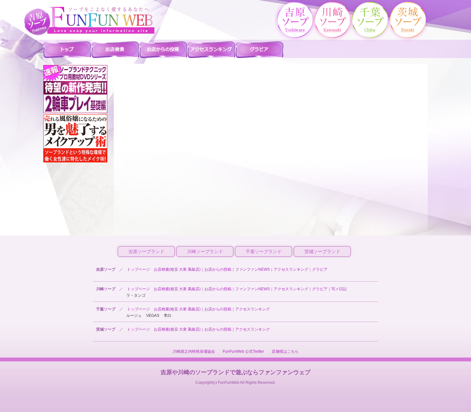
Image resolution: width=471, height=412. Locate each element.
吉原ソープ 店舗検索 (115, 49)
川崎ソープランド (205, 251)
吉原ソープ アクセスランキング (211, 49)
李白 (167, 315)
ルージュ (134, 315)
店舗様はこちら (285, 351)
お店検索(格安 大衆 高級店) (177, 269)
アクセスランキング (291, 269)
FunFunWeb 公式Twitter (243, 351)
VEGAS (152, 315)
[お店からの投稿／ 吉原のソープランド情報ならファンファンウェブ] (100, 20)
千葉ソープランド (264, 251)
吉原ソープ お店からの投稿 (163, 49)
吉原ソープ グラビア (260, 49)
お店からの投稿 (217, 269)
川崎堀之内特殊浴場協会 (194, 351)
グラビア (319, 269)
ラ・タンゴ (135, 295)
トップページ (138, 269)
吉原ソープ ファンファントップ (67, 49)
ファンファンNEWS (252, 269)
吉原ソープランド (146, 251)
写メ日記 (339, 289)
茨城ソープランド (322, 251)
